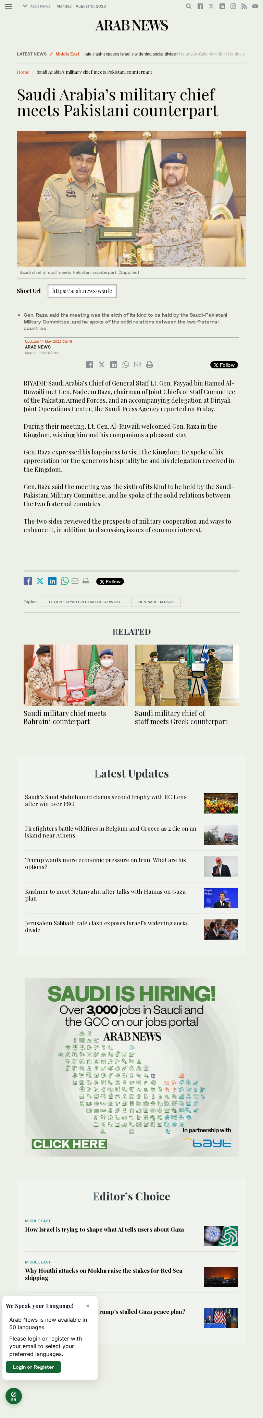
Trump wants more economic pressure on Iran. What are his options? (105, 863)
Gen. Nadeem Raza (156, 602)
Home (23, 72)
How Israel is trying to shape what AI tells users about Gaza (104, 1229)
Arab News (40, 6)
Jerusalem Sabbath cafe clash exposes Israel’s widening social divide (153, 54)
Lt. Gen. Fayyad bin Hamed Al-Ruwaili (84, 602)
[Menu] (8, 6)
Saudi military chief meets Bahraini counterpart (65, 717)
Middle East (67, 54)
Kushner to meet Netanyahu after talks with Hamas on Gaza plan (105, 895)
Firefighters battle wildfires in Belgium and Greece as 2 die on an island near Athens (111, 831)
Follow (226, 365)
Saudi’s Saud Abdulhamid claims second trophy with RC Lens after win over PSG (106, 800)
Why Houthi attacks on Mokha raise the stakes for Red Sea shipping (103, 1274)
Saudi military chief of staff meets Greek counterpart (181, 717)
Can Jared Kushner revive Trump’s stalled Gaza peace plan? (105, 1311)
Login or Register (33, 1367)
